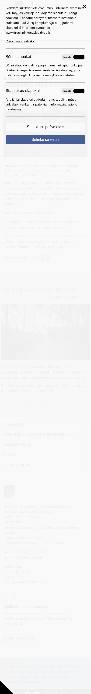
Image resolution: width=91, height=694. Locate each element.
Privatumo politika (20, 41)
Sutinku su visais (46, 140)
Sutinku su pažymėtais (45, 127)
